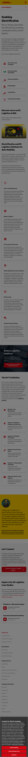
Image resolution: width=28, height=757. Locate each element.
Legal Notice (21, 744)
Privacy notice (15, 744)
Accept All (14, 755)
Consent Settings (14, 747)
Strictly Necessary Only (14, 751)
